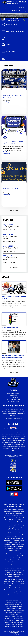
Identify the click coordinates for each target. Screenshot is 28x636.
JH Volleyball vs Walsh (11, 227)
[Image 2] (4, 19)
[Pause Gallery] (25, 19)
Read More (6, 152)
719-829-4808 (15, 402)
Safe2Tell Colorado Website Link (13, 429)
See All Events (14, 267)
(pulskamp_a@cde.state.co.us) (13, 418)
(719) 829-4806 (8, 620)
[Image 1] (2, 19)
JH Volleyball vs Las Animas (10, 259)
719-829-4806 (15, 400)
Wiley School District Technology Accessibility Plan (13, 455)
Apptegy (17, 634)
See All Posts (14, 210)
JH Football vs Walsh (11, 248)
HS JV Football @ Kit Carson (10, 237)
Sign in (21, 7)
